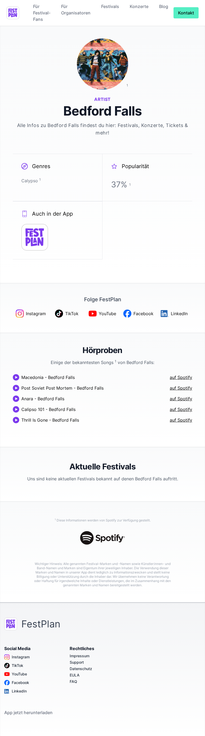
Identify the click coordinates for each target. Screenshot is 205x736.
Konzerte (139, 6)
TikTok (17, 665)
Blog (163, 6)
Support (77, 662)
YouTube (19, 674)
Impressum (79, 656)
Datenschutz (81, 668)
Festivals (110, 6)
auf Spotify (181, 377)
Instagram (21, 657)
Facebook (20, 682)
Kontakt (186, 12)
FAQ (73, 681)
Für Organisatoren (75, 9)
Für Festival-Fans (41, 13)
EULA (75, 675)
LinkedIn (19, 691)
